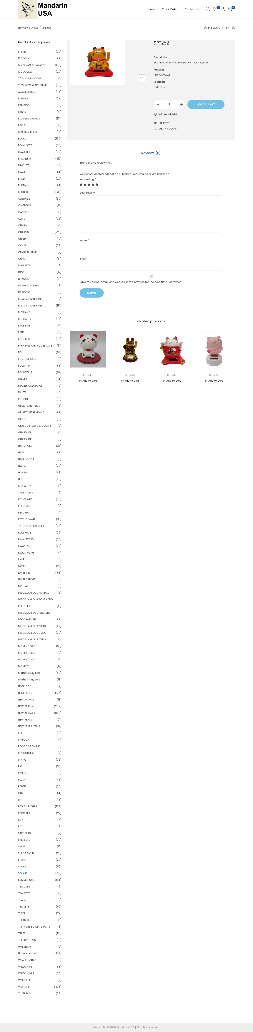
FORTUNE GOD (27, 359)
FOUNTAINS (25, 372)
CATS (21, 219)
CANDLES (23, 212)
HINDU (22, 452)
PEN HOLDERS (26, 753)
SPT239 (172, 375)
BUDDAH (23, 185)
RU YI (21, 820)
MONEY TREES (26, 653)
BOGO (22, 138)
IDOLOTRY (24, 486)
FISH (20, 352)
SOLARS (34, 28)
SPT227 (214, 375)
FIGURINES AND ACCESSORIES (36, 345)
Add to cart (206, 104)
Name (84, 240)
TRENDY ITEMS (27, 940)
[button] (165, 114)
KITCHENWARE (27, 519)
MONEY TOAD (26, 646)
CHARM (22, 225)
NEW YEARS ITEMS (29, 726)
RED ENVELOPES (27, 806)
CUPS (21, 259)
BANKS (22, 112)
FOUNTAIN (24, 365)
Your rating (88, 179)
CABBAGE (24, 199)
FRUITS (22, 392)
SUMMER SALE (26, 880)
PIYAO (22, 773)
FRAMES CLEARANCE (30, 386)
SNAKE (22, 860)
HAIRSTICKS (25, 446)
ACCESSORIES (26, 92)
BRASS (22, 179)
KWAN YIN (24, 546)
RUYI (21, 826)
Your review (88, 193)
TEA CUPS (24, 886)
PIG (20, 766)
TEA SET (23, 900)
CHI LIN (22, 239)
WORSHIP (24, 987)
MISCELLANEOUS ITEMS (32, 639)
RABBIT (22, 786)
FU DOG (23, 399)
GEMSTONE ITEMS (29, 406)
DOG (21, 272)
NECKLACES (25, 693)
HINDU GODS (26, 459)
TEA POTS (24, 893)
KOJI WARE (24, 532)
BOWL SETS (25, 145)
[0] (215, 9)
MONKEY (23, 666)
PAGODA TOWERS (29, 746)
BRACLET (23, 165)
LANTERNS (24, 573)
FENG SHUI (24, 339)
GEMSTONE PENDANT (31, 412)
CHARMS (23, 232)
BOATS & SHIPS (27, 132)
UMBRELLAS (25, 947)
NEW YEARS (25, 719)
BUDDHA (23, 192)
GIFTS (21, 419)
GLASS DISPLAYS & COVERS (35, 426)
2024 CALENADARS (29, 78)
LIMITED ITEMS (26, 579)
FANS (21, 332)
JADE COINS (25, 492)
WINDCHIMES (26, 973)
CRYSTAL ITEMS (27, 252)
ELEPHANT (24, 312)
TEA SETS (23, 906)
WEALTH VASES (27, 960)
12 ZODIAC (24, 58)
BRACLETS (24, 172)
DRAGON (23, 279)
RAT (20, 800)
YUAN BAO (24, 993)
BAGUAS (23, 98)
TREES (21, 933)
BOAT (21, 125)
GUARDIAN (24, 432)
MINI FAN (23, 586)
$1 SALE (22, 52)
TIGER (21, 913)
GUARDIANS (25, 439)
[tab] (151, 153)
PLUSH (22, 780)
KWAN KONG (26, 539)
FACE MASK (25, 325)
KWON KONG (26, 552)
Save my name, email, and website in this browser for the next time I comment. (131, 282)
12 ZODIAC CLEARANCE (32, 65)
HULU (21, 479)
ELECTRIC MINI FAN (29, 299)
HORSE (22, 466)
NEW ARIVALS (26, 699)
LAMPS (22, 566)
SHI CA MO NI (26, 853)
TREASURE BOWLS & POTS (34, 926)
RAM (21, 793)
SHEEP (21, 846)
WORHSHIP (24, 980)
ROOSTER (24, 813)
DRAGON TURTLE (28, 285)
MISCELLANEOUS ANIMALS (33, 593)
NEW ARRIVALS (27, 713)
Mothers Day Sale (29, 673)
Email (84, 258)
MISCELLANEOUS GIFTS (32, 626)
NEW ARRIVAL (26, 706)
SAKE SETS (24, 833)
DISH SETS (24, 265)
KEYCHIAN (24, 512)
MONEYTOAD (26, 659)
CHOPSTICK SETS (33, 526)
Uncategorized (27, 953)
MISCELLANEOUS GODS (32, 633)
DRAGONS (24, 292)
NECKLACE (24, 686)
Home (22, 28)
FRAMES (23, 379)
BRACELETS (25, 158)
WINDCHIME (25, 967)
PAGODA (23, 739)
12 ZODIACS (25, 72)
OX (20, 733)
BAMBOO (23, 105)
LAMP (21, 559)
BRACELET (24, 152)
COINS (22, 245)
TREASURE (24, 920)
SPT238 (130, 375)
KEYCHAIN (24, 506)
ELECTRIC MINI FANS (30, 305)
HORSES (23, 472)
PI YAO (22, 760)
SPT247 (88, 375)
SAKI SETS (24, 840)
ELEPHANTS (24, 319)
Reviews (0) (151, 153)
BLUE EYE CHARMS (29, 118)
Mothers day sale (29, 679)
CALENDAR (24, 205)
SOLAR (22, 866)
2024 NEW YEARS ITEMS (32, 85)
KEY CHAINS (25, 499)
